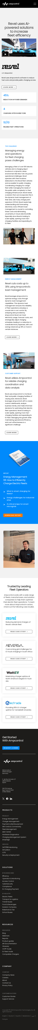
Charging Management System (14, 837)
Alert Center (6, 832)
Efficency (5, 876)
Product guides (8, 941)
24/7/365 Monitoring (9, 847)
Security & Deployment (10, 855)
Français (5, 1019)
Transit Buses (7, 902)
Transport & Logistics (10, 899)
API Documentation (9, 944)
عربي (33, 1016)
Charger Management (10, 821)
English (4, 1016)
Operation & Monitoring (11, 878)
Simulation (6, 850)
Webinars (5, 936)
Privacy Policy (7, 985)
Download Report (13, 515)
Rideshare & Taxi (8, 910)
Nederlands (26, 1016)
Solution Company (9, 907)
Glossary (5, 946)
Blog (4, 933)
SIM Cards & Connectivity (11, 827)
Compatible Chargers (10, 954)
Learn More (11, 432)
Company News (8, 975)
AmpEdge (6, 840)
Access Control (8, 881)
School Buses (7, 912)
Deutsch (11, 1016)
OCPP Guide (6, 949)
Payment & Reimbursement (12, 824)
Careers (5, 978)
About (4, 980)
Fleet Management (9, 829)
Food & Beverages (9, 904)
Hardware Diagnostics (10, 834)
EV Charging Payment (10, 889)
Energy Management (10, 819)
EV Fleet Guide (7, 951)
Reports (5, 938)
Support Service (8, 999)
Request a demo (11, 748)
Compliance (7, 886)
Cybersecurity (7, 884)
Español (18, 1016)
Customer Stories (8, 996)
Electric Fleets (7, 897)
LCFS (4, 852)
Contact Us (6, 983)
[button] (35, 4)
